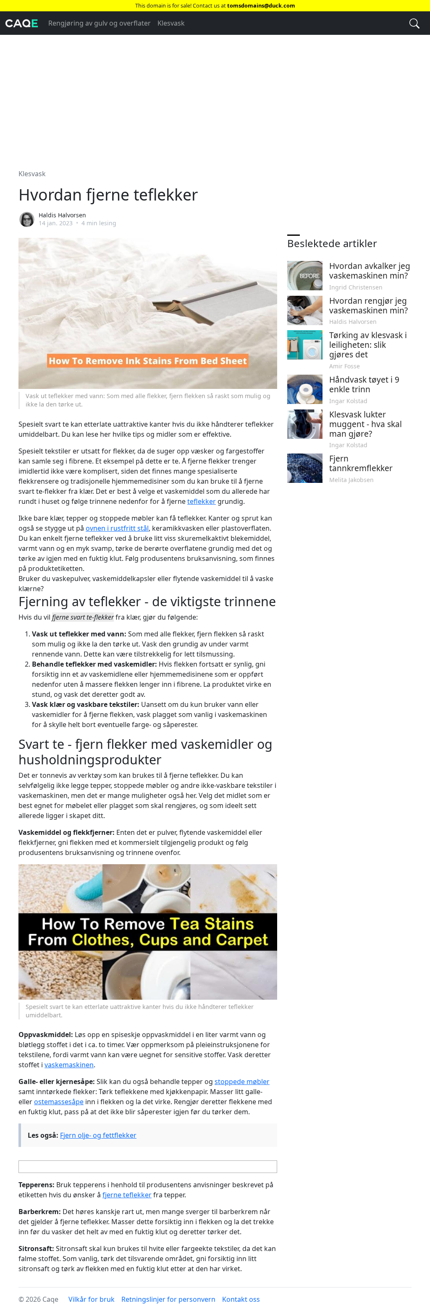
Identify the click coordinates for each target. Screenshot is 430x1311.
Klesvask (171, 23)
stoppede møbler (242, 1081)
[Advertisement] (215, 97)
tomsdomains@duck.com (261, 5)
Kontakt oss (241, 1299)
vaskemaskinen (69, 1064)
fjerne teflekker (127, 1194)
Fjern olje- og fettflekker (98, 1135)
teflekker (201, 501)
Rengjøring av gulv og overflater (99, 23)
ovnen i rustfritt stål (117, 528)
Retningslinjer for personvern (168, 1299)
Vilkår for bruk (91, 1299)
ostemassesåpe (59, 1101)
